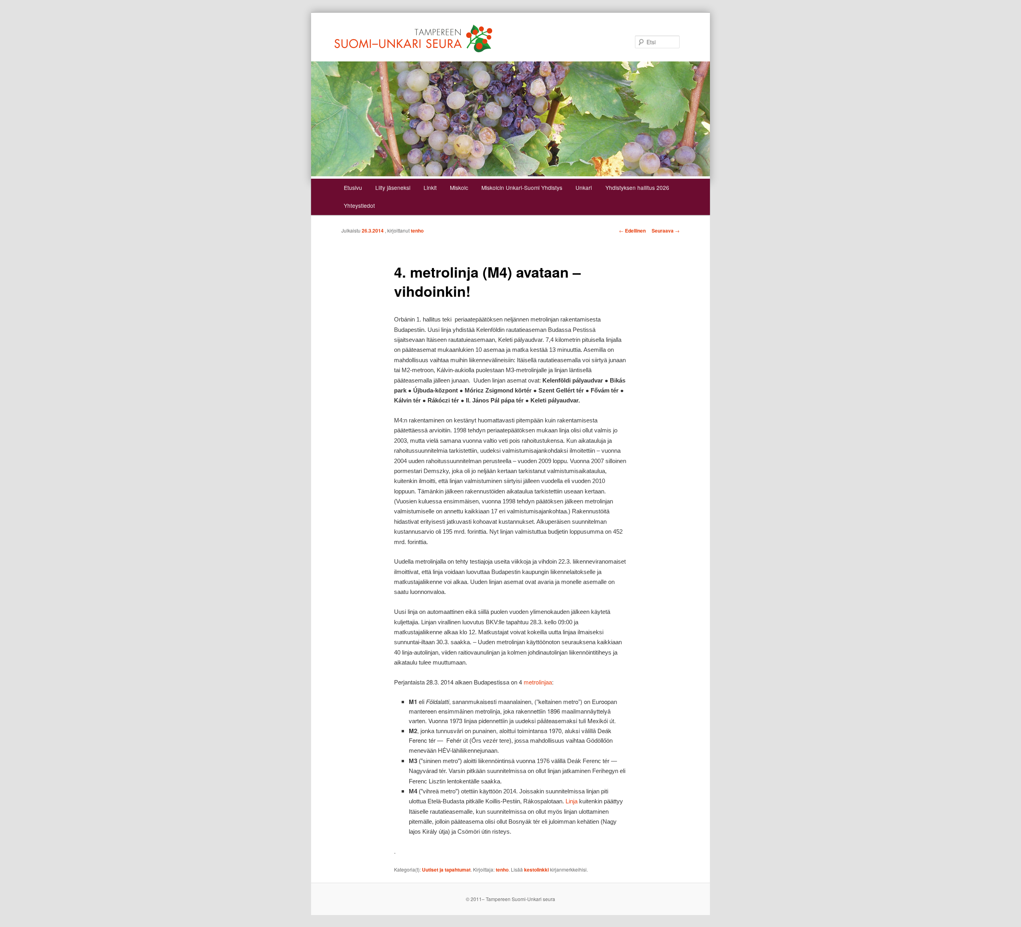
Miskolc (459, 187)
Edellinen (632, 230)
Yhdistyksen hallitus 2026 (637, 187)
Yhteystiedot (359, 205)
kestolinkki (536, 869)
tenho (417, 230)
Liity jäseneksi (392, 187)
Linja (572, 801)
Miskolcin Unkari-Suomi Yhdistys (521, 187)
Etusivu (353, 187)
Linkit (430, 187)
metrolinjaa (538, 682)
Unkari (584, 187)
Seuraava (666, 230)
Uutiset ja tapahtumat (446, 869)
